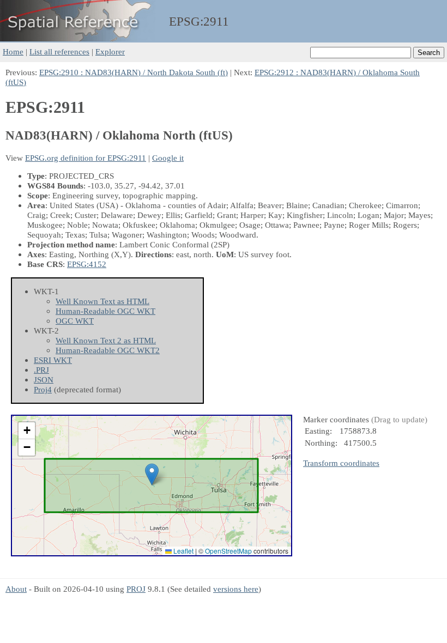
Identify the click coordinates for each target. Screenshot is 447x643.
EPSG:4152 (86, 264)
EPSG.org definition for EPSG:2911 (85, 157)
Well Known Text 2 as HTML (106, 340)
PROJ (136, 588)
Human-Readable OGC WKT (105, 311)
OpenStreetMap (228, 550)
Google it (168, 157)
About (16, 588)
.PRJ (41, 369)
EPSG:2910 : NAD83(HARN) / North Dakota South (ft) (133, 72)
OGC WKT (75, 320)
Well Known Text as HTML (102, 301)
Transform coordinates (341, 463)
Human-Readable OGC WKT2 (108, 350)
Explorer (110, 51)
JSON (43, 379)
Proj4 (43, 389)
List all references (59, 51)
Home (13, 51)
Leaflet (183, 550)
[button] (152, 474)
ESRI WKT (53, 360)
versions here (235, 588)
